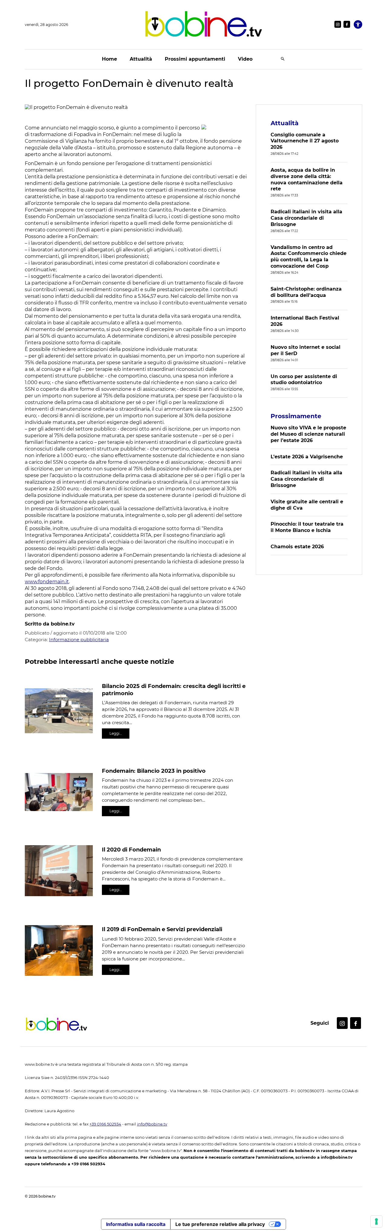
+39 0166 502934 (105, 1124)
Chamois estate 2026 (297, 546)
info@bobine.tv (152, 1124)
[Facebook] (346, 24)
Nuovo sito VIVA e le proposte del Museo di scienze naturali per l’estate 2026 (308, 434)
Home (109, 59)
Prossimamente (296, 416)
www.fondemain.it (47, 581)
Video (245, 59)
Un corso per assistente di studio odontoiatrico (304, 380)
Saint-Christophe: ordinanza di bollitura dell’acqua (306, 292)
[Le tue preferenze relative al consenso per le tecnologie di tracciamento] (376, 1221)
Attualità (141, 59)
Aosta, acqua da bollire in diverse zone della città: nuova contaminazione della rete (307, 179)
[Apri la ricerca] (282, 59)
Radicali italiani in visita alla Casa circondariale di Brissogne (306, 218)
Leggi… (115, 733)
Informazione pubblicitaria (79, 639)
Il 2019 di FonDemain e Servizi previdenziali (162, 929)
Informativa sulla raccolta (135, 1224)
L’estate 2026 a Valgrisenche (307, 457)
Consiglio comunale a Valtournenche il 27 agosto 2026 (305, 141)
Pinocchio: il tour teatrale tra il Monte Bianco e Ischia (307, 527)
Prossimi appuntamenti (195, 59)
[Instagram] (337, 24)
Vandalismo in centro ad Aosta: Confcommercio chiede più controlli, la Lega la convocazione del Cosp (308, 256)
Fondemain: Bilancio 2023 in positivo (154, 771)
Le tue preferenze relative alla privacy (220, 1224)
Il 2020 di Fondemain (131, 849)
